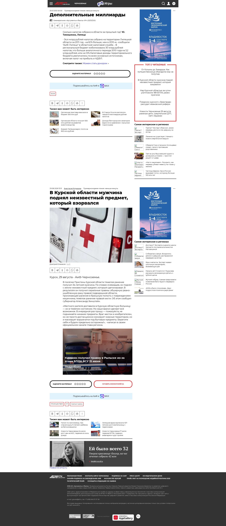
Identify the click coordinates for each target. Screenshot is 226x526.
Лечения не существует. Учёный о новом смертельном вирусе (159, 138)
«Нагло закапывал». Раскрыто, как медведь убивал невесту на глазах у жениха (160, 164)
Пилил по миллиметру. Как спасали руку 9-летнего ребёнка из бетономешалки (74, 425)
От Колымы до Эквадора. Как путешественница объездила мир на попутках (155, 72)
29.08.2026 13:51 (56, 188)
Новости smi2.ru (58, 467)
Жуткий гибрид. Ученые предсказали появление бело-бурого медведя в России (161, 282)
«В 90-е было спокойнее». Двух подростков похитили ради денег (159, 289)
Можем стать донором (95, 63)
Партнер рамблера (103, 516)
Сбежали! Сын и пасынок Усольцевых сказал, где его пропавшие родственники (161, 147)
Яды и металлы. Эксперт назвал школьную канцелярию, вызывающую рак (158, 264)
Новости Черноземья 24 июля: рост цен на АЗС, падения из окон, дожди (75, 433)
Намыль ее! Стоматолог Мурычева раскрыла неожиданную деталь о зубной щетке (160, 273)
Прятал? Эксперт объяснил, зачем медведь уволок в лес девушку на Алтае (160, 130)
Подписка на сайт (119, 476)
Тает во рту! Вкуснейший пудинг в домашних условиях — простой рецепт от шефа (160, 156)
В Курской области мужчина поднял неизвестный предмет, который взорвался (155, 82)
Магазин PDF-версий (112, 478)
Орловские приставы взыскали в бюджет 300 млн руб (74, 113)
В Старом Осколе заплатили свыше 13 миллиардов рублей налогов (114, 114)
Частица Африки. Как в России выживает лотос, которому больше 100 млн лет (160, 173)
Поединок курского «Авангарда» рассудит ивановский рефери (155, 103)
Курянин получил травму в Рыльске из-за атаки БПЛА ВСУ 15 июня (95, 359)
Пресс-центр (135, 476)
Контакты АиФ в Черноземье (97, 476)
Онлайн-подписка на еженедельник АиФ (84, 478)
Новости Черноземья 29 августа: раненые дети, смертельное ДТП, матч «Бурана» (155, 113)
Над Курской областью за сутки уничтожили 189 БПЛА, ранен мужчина (155, 92)
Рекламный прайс (74, 476)
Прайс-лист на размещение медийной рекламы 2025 (148, 478)
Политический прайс (75, 481)
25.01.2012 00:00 (56, 11)
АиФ (68, 264)
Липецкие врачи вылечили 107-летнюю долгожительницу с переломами (115, 425)
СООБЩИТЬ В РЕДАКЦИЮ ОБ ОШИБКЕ (101, 481)
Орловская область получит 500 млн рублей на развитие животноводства (74, 123)
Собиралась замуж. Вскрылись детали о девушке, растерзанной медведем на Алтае (159, 256)
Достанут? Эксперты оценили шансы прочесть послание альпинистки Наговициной (161, 247)
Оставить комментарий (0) (113, 384)
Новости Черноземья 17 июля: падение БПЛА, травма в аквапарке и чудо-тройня (114, 433)
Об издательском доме (152, 476)
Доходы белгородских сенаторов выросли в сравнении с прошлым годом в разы (116, 123)
